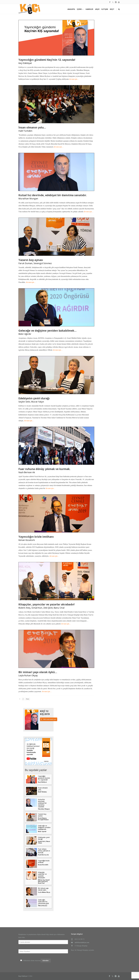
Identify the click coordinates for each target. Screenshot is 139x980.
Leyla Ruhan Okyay (28, 675)
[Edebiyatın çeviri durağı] (56, 375)
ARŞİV (97, 9)
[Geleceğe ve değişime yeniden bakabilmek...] (56, 307)
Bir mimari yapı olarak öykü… (37, 672)
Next (27, 699)
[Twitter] (112, 2)
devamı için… (74, 79)
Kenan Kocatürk (26, 540)
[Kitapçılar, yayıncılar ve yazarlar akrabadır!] (56, 581)
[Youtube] (119, 2)
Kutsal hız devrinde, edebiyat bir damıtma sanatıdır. (52, 195)
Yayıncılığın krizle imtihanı (36, 536)
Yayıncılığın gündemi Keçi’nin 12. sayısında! (46, 60)
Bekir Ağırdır (24, 333)
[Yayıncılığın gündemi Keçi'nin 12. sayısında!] (56, 37)
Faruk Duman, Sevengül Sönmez (35, 263)
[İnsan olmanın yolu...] (56, 104)
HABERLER (89, 9)
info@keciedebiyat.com (82, 942)
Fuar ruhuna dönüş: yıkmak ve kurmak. (44, 469)
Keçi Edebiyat (25, 63)
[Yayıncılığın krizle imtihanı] (56, 513)
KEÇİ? (112, 9)
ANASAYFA (71, 9)
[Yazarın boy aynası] (56, 237)
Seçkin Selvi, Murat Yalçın (31, 401)
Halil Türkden (25, 130)
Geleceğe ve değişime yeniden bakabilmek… (47, 330)
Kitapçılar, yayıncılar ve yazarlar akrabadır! (46, 604)
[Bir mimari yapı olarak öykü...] (56, 649)
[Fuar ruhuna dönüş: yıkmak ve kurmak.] (56, 446)
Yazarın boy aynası (30, 260)
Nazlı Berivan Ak (26, 472)
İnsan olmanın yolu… (32, 127)
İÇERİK (79, 9)
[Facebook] (109, 2)
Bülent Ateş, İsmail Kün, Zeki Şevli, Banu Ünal (41, 607)
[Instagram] (115, 2)
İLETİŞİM (104, 9)
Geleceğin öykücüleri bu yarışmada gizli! (43, 901)
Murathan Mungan (28, 198)
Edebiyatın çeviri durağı (34, 398)
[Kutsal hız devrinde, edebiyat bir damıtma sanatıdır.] (56, 172)
